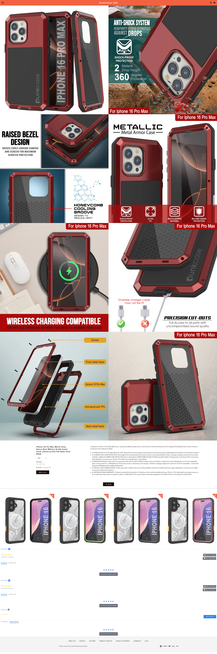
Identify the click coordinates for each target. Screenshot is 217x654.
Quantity (39, 462)
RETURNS (92, 641)
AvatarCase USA (108, 2)
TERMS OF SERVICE (105, 641)
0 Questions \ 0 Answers (7, 557)
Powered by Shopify (80, 646)
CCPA (146, 641)
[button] (209, 558)
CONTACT (82, 641)
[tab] (4, 563)
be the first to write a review (108, 574)
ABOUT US (72, 641)
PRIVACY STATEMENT (123, 641)
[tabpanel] (108, 632)
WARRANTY (137, 641)
